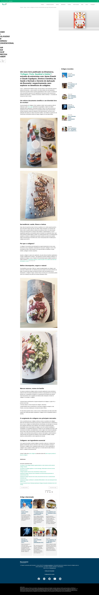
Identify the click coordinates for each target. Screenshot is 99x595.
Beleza (57, 4)
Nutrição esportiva (50, 4)
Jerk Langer (30, 106)
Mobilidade (63, 4)
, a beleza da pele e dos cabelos (43, 259)
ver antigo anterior (24, 487)
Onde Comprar (76, 4)
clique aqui (10, 1)
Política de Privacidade (49, 570)
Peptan (21, 7)
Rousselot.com (53, 568)
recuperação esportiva (32, 259)
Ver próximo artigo (3, 61)
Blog (82, 4)
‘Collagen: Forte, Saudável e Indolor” (36, 74)
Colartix (69, 4)
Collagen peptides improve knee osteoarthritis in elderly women (33, 471)
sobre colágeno (32, 453)
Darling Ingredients (49, 565)
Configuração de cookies (49, 574)
